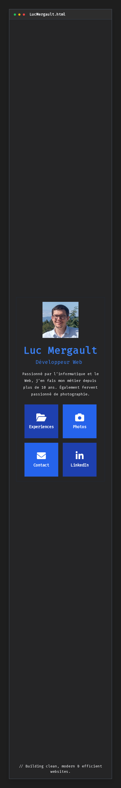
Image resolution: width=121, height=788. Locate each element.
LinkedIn (80, 465)
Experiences (41, 427)
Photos (79, 427)
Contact (41, 465)
